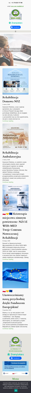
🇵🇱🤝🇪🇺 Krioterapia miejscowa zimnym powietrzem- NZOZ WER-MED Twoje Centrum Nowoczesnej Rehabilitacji (14, 226)
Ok (16, 390)
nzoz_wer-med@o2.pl (17, 6)
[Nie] (29, 387)
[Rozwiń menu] (16, 31)
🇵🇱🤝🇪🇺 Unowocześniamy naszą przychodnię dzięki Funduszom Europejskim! (13, 299)
